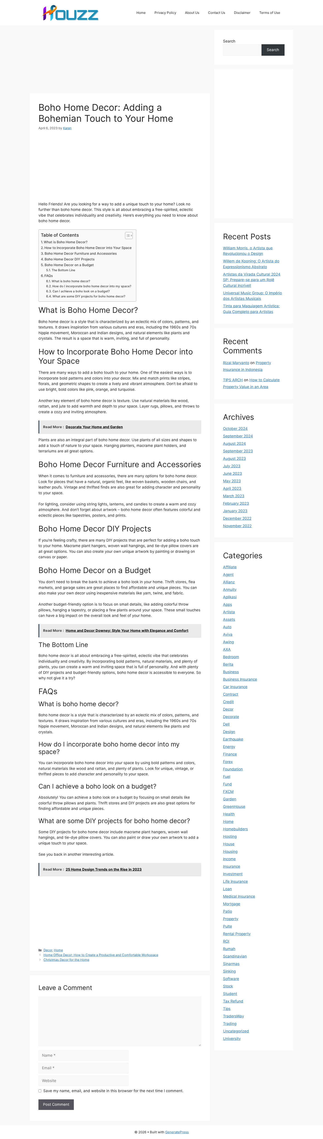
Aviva (227, 634)
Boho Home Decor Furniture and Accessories (81, 253)
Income (229, 859)
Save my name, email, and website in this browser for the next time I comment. (113, 1091)
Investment (233, 874)
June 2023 (232, 473)
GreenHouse (234, 806)
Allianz (229, 582)
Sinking (229, 971)
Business (231, 672)
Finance (230, 754)
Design (229, 732)
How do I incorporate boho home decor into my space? (91, 286)
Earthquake (233, 739)
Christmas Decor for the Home (66, 960)
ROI (226, 941)
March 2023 (233, 496)
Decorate (231, 717)
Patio (227, 911)
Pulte (227, 926)
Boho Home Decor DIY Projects (69, 259)
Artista (229, 612)
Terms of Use (269, 13)
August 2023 (234, 458)
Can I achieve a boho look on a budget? (81, 291)
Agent (228, 574)
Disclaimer (242, 13)
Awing (228, 642)
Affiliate (230, 567)
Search (229, 41)
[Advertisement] (120, 60)
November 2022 (237, 526)
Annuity (229, 589)
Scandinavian (235, 956)
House (228, 844)
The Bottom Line (63, 270)
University (232, 1038)
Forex (228, 761)
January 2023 (235, 511)
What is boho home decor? (71, 281)
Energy (229, 747)
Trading (229, 1023)
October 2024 (235, 428)
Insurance (231, 866)
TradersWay (233, 1016)
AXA (227, 649)
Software (231, 979)
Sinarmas (231, 964)
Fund (227, 784)
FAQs (48, 276)
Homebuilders (235, 829)
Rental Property (236, 934)
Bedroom (231, 657)
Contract (230, 694)
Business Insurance (240, 679)
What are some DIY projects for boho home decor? (89, 296)
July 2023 (231, 466)
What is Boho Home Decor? (65, 242)
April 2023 (232, 488)
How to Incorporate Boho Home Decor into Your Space (88, 248)
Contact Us (216, 13)
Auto (227, 627)
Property (230, 919)
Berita (228, 664)
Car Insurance (235, 687)
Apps (227, 604)
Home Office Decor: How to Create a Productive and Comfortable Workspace (101, 955)
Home (141, 13)
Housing (230, 851)
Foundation (233, 769)
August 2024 (234, 443)
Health (229, 814)
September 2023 (238, 451)
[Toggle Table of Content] (127, 235)
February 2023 (236, 503)
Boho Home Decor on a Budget (69, 265)
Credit (228, 702)
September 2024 (238, 436)
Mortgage (231, 904)
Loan (227, 889)
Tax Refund (233, 1001)
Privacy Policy (165, 13)
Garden (229, 799)
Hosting (230, 836)
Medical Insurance (239, 896)
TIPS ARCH (233, 380)
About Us (192, 13)
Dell (226, 724)
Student (230, 994)
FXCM (228, 791)
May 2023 (232, 481)
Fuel (226, 776)
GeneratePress (177, 1132)
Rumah (229, 949)
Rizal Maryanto (236, 363)
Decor (48, 950)
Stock (228, 986)
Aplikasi (230, 597)
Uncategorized (236, 1031)
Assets (229, 619)
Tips (226, 1008)
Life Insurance (235, 881)
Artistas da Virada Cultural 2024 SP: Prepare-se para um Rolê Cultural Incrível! (251, 280)
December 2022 (237, 518)
